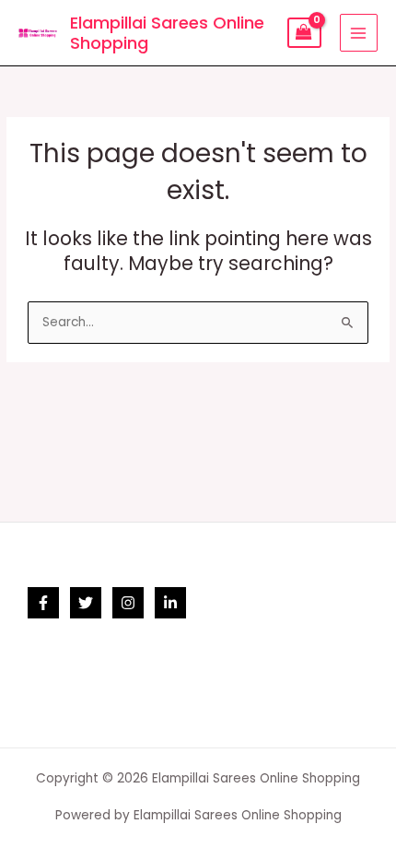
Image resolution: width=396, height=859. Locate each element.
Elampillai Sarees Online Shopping (167, 32)
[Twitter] (85, 602)
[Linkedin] (170, 602)
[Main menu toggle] (359, 33)
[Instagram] (128, 602)
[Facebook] (43, 602)
